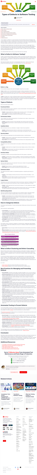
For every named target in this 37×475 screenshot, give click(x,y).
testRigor (11, 309)
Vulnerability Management (24, 432)
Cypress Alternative (17, 446)
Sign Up (17, 447)
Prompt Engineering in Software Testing (18, 429)
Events (30, 431)
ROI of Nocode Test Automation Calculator (31, 458)
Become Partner (25, 424)
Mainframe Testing (30, 439)
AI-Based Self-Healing (18, 437)
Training (30, 462)
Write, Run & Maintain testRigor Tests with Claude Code (31, 454)
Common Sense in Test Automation (31, 447)
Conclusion (3, 36)
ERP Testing (30, 441)
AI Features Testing (18, 434)
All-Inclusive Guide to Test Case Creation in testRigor (10, 318)
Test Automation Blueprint (31, 461)
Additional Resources (4, 37)
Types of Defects (3, 30)
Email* (4, 436)
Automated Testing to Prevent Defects (7, 35)
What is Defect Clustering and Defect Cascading (8, 32)
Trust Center (4, 472)
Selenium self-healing (31, 444)
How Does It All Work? (18, 439)
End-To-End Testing (30, 435)
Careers (24, 421)
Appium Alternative (17, 443)
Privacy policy (4, 468)
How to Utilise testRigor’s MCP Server (31, 451)
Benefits (17, 422)
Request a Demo (23, 372)
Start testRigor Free (14, 372)
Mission (24, 419)
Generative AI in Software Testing (18, 427)
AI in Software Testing (18, 424)
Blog (23, 425)
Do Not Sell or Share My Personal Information (7, 470)
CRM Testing (31, 442)
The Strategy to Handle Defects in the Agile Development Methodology (13, 344)
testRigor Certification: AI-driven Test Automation (31, 420)
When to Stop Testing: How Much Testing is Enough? (10, 348)
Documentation (31, 424)
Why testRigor (18, 419)
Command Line (31, 448)
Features (17, 421)
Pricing (17, 418)
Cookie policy (9, 468)
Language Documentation (31, 426)
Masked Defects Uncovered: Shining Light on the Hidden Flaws (12, 345)
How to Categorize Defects (5, 31)
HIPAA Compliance (24, 437)
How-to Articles (31, 428)
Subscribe (33, 24)
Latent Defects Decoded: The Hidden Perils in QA (10, 347)
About (23, 418)
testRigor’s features (26, 330)
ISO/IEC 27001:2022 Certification (24, 434)
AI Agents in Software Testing (18, 432)
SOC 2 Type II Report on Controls (25, 440)
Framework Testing (30, 437)
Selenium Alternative (17, 441)
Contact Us (24, 422)
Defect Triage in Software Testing (7, 346)
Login (17, 449)
